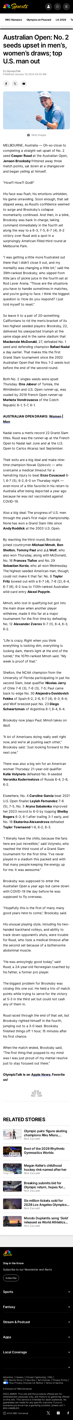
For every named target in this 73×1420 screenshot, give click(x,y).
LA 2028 (61, 19)
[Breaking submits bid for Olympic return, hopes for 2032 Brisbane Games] (12, 1186)
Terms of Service (54, 1382)
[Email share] (23, 83)
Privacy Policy (60, 1380)
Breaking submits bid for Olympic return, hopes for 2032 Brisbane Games (43, 1185)
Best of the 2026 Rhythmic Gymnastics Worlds (44, 1150)
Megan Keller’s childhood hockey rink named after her (45, 1167)
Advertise (8, 1377)
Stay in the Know (13, 1263)
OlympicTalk (13, 71)
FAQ (50, 1377)
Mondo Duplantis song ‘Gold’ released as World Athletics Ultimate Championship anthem (46, 1220)
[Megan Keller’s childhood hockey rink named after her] (12, 1168)
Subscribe (11, 1277)
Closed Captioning (36, 1377)
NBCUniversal (24, 1388)
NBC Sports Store (13, 1380)
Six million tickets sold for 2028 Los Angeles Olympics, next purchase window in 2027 (46, 1202)
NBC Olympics (13, 19)
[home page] (16, 6)
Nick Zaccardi (32, 1138)
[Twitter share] (15, 83)
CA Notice (37, 1382)
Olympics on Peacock (39, 19)
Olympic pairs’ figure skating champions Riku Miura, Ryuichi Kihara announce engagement (45, 1133)
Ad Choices (44, 1380)
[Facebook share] (6, 83)
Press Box (30, 1380)
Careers (19, 1377)
